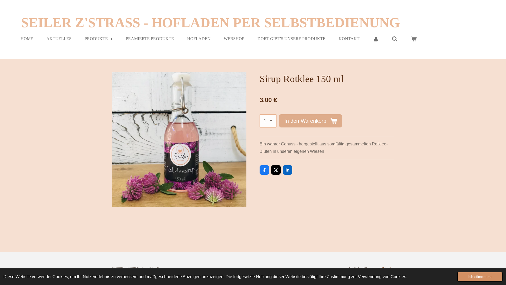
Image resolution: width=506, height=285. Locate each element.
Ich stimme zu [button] (480, 276)
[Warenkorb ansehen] (414, 39)
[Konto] (375, 39)
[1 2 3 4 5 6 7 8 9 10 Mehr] (268, 120)
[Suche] (395, 39)
